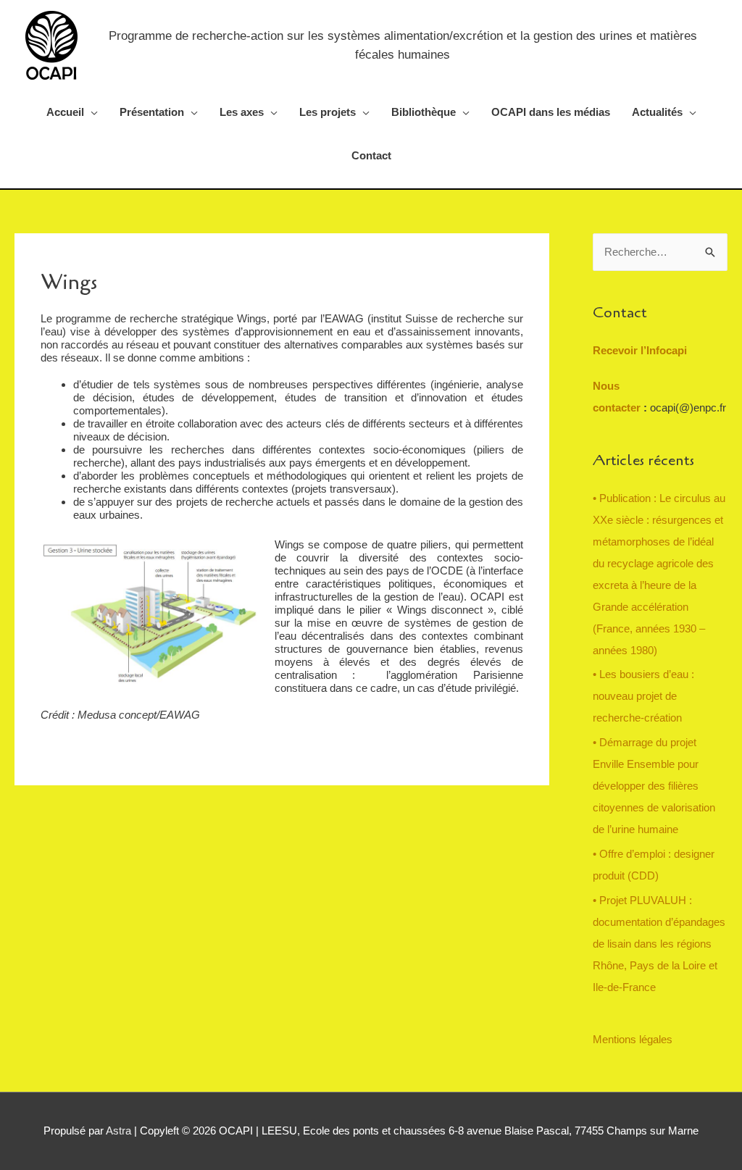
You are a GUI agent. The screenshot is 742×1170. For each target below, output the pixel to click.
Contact (371, 155)
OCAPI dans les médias (550, 112)
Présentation (152, 112)
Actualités (657, 112)
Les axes (242, 112)
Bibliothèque (423, 112)
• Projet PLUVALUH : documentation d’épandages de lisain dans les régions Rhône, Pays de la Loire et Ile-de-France (659, 943)
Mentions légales (632, 1039)
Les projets (327, 112)
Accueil (65, 112)
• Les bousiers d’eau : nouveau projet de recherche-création (643, 696)
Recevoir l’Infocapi (640, 350)
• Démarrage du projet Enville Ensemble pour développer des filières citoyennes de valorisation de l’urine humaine (654, 785)
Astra (118, 1130)
